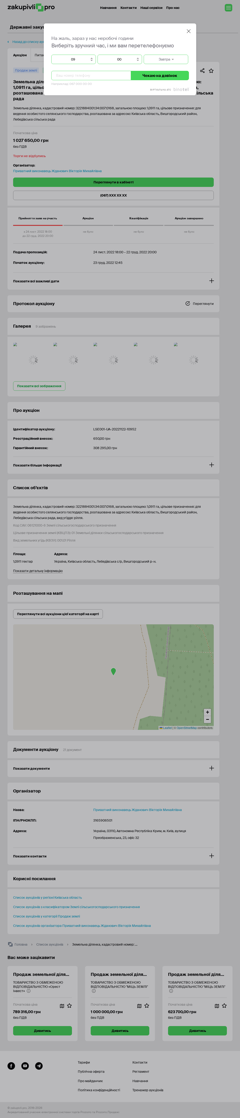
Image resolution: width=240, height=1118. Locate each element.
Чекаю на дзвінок (159, 75)
